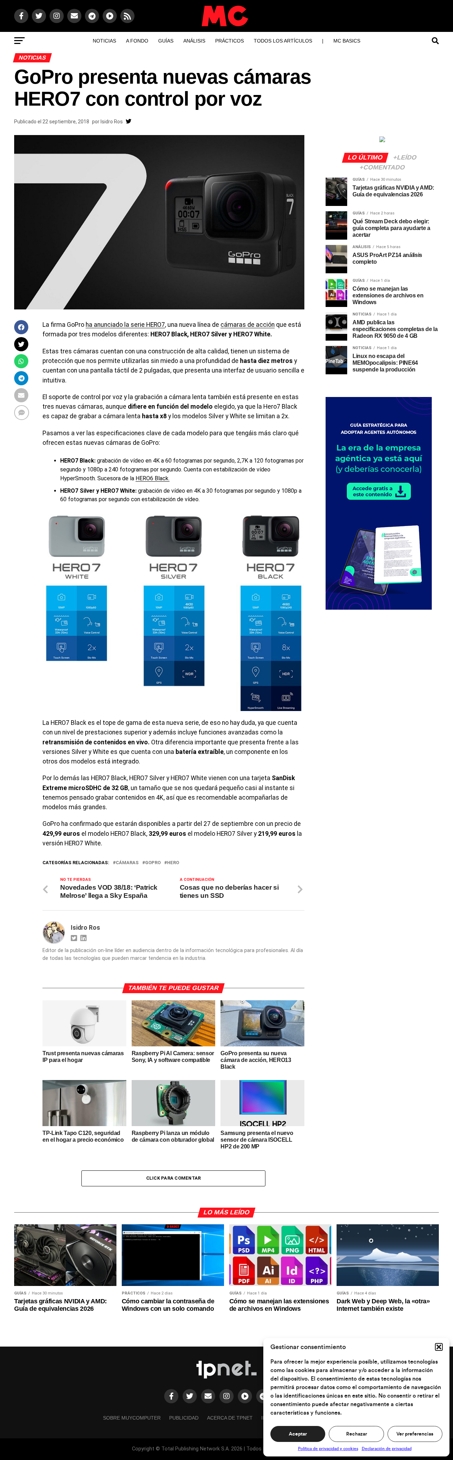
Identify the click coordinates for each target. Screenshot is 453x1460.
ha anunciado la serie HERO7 (125, 324)
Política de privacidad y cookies (328, 1449)
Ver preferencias (414, 1434)
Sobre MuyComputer (132, 1418)
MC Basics (346, 41)
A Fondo (137, 41)
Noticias (104, 41)
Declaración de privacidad (387, 1449)
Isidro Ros (112, 121)
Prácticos (229, 41)
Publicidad (184, 1418)
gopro (153, 863)
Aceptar (298, 1434)
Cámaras (127, 863)
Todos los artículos (283, 41)
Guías (165, 41)
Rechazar (356, 1434)
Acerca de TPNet (230, 1418)
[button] (438, 1346)
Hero (173, 863)
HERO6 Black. (153, 478)
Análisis (194, 41)
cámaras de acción (247, 324)
